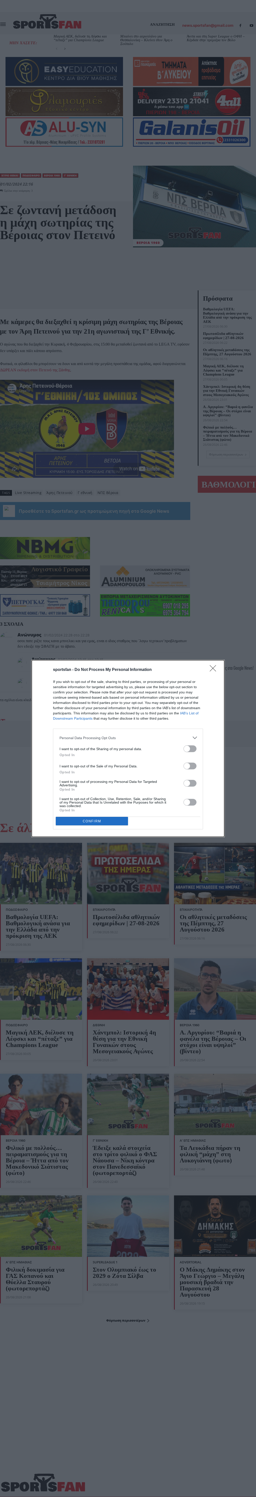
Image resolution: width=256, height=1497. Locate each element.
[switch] (190, 748)
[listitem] (128, 737)
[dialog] (128, 748)
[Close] (214, 670)
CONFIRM (92, 821)
